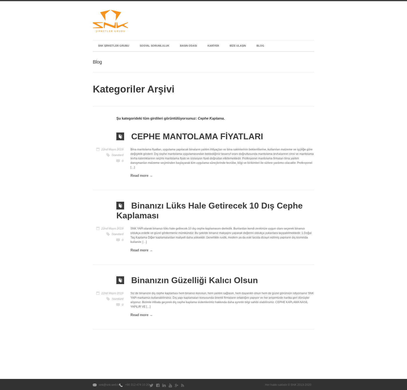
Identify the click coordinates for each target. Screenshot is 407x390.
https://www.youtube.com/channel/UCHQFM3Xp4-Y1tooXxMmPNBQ (170, 386)
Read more (139, 175)
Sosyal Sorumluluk (154, 45)
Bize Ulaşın (238, 45)
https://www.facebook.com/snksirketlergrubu (157, 386)
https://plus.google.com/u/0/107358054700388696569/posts (176, 386)
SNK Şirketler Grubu (113, 45)
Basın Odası (188, 45)
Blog (260, 45)
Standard (117, 155)
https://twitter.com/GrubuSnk (151, 386)
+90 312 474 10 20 (137, 384)
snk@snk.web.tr (109, 384)
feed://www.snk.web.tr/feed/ (182, 386)
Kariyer (213, 45)
